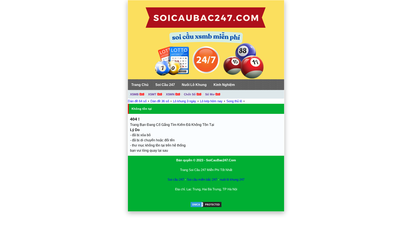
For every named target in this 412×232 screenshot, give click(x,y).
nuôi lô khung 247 (232, 179)
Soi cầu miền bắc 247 (202, 179)
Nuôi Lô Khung (194, 85)
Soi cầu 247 (176, 179)
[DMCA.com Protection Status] (206, 206)
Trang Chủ (139, 85)
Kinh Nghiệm (224, 85)
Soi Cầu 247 (165, 85)
